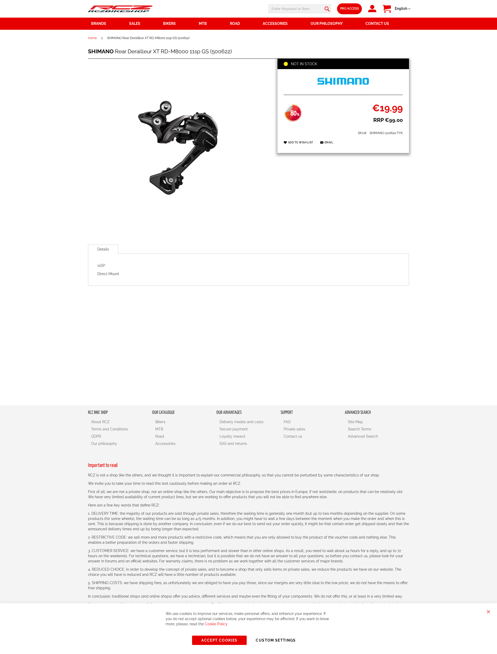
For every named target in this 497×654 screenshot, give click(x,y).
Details (103, 249)
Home (92, 38)
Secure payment (234, 429)
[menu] (248, 24)
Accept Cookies (219, 640)
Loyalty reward (232, 436)
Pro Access (349, 8)
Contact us (293, 436)
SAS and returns (233, 444)
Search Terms (359, 429)
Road (159, 436)
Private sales (294, 429)
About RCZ (100, 422)
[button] (403, 9)
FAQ (287, 422)
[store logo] (120, 8)
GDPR (96, 436)
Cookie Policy (216, 624)
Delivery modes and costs (242, 422)
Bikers (160, 422)
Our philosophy (104, 444)
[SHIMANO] (343, 89)
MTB (159, 429)
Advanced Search (363, 436)
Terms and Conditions (109, 429)
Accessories (165, 444)
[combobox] (300, 9)
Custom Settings (276, 640)
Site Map (355, 422)
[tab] (103, 249)
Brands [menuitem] (98, 23)
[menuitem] (143, 24)
